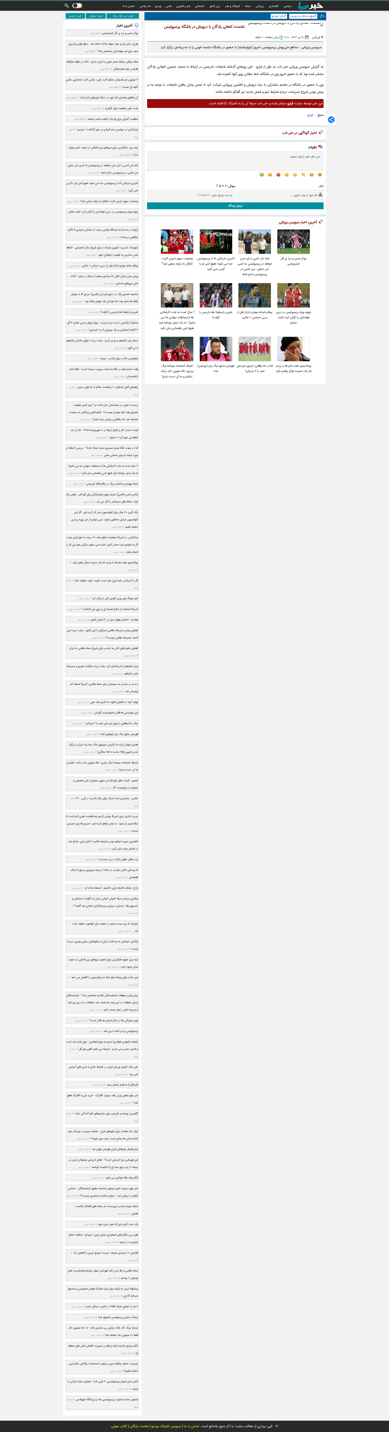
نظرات (312, 147)
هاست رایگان (139, 1426)
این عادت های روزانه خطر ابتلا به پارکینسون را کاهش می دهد (104, 977)
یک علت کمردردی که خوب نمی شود (118, 1224)
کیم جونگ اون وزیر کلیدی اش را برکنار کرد (115, 598)
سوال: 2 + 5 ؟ (225, 186)
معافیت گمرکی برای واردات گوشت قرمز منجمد (112, 119)
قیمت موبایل (96, 16)
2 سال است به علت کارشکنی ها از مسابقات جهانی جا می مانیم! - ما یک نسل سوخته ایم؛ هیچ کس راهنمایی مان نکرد (177, 320)
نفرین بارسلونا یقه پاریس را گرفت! (215, 315)
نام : (321, 186)
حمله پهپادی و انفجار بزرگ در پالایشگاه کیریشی (112, 484)
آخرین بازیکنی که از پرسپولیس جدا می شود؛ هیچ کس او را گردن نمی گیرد (215, 264)
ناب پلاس (145, 6)
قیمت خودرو (75, 16)
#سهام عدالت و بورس (303, 16)
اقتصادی (273, 6)
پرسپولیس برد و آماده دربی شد (121, 1031)
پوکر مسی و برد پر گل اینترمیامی (293, 261)
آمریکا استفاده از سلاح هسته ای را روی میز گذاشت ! (109, 609)
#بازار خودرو (279, 16)
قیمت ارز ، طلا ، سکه (123, 16)
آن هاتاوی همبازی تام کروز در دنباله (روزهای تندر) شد (109, 97)
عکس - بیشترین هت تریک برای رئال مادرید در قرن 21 (107, 798)
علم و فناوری (183, 6)
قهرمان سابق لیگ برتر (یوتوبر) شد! (216, 368)
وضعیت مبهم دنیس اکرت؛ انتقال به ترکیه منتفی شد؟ (177, 261)
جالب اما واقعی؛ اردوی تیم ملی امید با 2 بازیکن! (254, 368)
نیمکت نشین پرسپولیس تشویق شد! (118, 1317)
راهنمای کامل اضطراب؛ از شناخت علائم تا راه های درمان (107, 387)
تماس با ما (129, 6)
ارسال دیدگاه (235, 206)
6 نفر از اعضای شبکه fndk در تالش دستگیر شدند (111, 1306)
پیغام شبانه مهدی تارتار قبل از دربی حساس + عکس (254, 315)
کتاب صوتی (119, 1426)
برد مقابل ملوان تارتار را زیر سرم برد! (118, 859)
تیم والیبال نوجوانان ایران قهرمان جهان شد (115, 1149)
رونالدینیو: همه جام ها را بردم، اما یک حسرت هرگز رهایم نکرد (293, 368)
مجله (248, 6)
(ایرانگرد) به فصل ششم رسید (122, 1085)
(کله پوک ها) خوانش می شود (122, 1178)
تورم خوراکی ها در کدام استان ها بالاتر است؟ (113, 1020)
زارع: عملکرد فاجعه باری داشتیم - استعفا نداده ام (111, 888)
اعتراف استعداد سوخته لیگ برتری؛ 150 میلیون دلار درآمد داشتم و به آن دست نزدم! (177, 371)
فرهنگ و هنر (232, 6)
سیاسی (288, 6)
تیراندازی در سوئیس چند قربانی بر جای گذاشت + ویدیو (107, 129)
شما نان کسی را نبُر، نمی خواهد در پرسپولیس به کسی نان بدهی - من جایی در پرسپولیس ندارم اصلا (255, 266)
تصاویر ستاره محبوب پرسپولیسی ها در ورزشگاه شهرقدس (107, 1399)
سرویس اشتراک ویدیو (166, 1426)
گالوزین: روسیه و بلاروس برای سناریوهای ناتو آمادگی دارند (106, 1113)
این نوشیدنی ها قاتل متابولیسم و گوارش (116, 713)
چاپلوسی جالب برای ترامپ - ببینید (119, 358)
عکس (169, 6)
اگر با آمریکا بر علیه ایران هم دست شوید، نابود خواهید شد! (106, 580)
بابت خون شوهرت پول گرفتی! (121, 108)
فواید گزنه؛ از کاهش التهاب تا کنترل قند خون (114, 702)
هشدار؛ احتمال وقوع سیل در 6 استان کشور (114, 620)
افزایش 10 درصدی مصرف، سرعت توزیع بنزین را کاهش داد (106, 1253)
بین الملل (214, 6)
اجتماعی (199, 6)
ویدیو (158, 6)
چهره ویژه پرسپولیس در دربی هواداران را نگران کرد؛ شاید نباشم (293, 317)
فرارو (310, 115)
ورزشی (260, 6)
